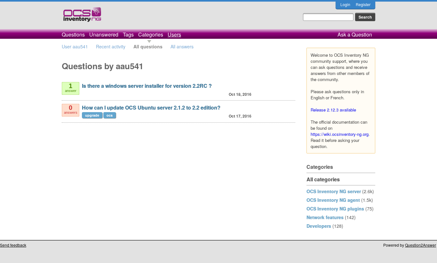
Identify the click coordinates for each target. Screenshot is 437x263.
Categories (150, 34)
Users (174, 34)
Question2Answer (420, 245)
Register (363, 4)
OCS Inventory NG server (333, 191)
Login (345, 4)
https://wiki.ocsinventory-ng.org (340, 134)
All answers (182, 46)
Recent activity (110, 46)
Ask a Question (355, 34)
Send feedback (13, 245)
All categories (323, 179)
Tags (128, 34)
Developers (318, 226)
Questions (73, 34)
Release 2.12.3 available (333, 110)
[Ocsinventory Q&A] (82, 17)
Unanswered (103, 34)
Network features (325, 217)
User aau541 (75, 46)
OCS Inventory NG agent (333, 200)
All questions (148, 46)
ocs (110, 115)
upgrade (92, 115)
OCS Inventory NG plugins (335, 208)
